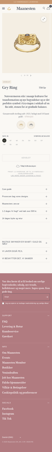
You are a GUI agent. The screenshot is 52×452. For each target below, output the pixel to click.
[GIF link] (9, 8)
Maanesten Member (14, 362)
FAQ (4, 321)
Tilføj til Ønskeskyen (28, 166)
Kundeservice (10, 331)
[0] (48, 8)
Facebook (8, 408)
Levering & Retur (12, 326)
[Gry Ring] (31, 125)
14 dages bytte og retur (12, 218)
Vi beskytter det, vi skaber (17, 258)
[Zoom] (44, 19)
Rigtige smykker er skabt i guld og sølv (22, 243)
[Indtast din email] (47, 296)
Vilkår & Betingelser (14, 387)
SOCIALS (6, 403)
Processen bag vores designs (15, 196)
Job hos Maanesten (13, 377)
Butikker (7, 367)
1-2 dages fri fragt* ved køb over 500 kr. (19, 211)
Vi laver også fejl (12, 251)
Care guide (7, 189)
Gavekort (7, 336)
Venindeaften (10, 372)
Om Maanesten (11, 352)
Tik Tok (7, 418)
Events (6, 357)
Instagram (8, 413)
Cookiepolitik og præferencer (19, 392)
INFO (4, 347)
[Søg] (44, 8)
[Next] (30, 75)
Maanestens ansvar (10, 204)
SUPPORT (7, 315)
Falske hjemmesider (14, 382)
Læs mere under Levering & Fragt (26, 175)
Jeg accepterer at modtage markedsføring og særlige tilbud (26, 303)
